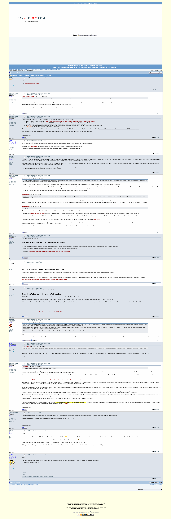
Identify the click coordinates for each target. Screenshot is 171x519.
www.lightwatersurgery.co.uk (32, 83)
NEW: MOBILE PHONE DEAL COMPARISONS (85, 66)
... (18, 72)
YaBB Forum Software (77, 512)
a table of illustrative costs (37, 213)
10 (19, 72)
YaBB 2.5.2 (93, 511)
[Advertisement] (108, 18)
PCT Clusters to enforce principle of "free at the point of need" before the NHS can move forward (70, 121)
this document (69, 102)
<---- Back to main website (31, 21)
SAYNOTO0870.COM (13, 69)
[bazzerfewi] (29, 340)
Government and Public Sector (30, 69)
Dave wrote (25, 366)
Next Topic (159, 70)
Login (89, 3)
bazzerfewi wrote (26, 346)
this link (140, 222)
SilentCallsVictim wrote (28, 96)
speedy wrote (25, 178)
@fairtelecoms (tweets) (26, 110)
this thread (96, 219)
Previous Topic (154, 70)
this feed (66, 403)
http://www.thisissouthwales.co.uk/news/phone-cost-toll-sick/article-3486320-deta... (43, 312)
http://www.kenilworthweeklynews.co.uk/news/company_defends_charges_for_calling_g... (45, 279)
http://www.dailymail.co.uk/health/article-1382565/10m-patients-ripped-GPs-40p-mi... (49, 251)
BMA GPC (47, 98)
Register (95, 3)
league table (34, 146)
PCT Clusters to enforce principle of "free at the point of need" (56, 379)
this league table (39, 122)
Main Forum (20, 69)
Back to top (11, 91)
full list (29, 125)
